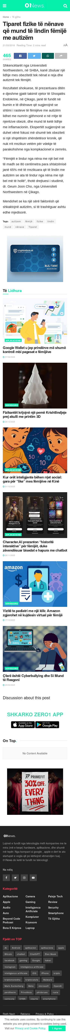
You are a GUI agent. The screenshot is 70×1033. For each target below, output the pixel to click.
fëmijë (28, 221)
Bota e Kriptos (12, 928)
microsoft (44, 985)
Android (16, 947)
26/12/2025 (9, 421)
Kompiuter (32, 917)
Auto (6, 913)
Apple (6, 902)
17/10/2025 (9, 620)
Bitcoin (8, 953)
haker (48, 960)
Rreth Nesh (9, 1014)
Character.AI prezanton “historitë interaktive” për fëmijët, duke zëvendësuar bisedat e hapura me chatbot (35, 546)
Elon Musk (50, 953)
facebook (10, 960)
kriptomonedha (13, 979)
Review (52, 902)
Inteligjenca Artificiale (33, 909)
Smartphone (56, 913)
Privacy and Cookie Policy (30, 1028)
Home (6, 16)
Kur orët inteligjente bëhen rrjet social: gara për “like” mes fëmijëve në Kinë (32, 479)
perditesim (10, 992)
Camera (30, 896)
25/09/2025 (9, 685)
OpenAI (58, 985)
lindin (50, 221)
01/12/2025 (9, 486)
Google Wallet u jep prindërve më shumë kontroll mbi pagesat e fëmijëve (34, 350)
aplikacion (30, 947)
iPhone (45, 973)
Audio (6, 907)
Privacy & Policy (45, 1014)
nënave (19, 226)
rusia (55, 992)
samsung (9, 998)
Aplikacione (13, 340)
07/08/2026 (9, 357)
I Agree (57, 1028)
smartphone (49, 998)
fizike (40, 221)
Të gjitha (16, 16)
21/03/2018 (9, 45)
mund (8, 226)
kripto (57, 973)
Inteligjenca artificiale (32, 966)
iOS (34, 973)
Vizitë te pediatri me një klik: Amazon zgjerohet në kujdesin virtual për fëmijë (33, 613)
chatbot (21, 953)
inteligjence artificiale (16, 973)
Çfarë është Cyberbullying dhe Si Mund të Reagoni (33, 678)
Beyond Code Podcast (11, 920)
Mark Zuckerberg (14, 985)
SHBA (22, 998)
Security (53, 907)
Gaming (30, 902)
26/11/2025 (9, 555)
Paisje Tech (55, 896)
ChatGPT (35, 953)
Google (36, 960)
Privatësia (26, 992)
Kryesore (12, 405)
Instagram (10, 966)
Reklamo (25, 1014)
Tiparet (33, 226)
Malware (47, 979)
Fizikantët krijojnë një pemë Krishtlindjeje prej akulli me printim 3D (34, 414)
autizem (16, 221)
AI (6, 947)
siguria (34, 998)
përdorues (42, 992)
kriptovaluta (32, 979)
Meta (31, 985)
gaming (23, 960)
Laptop (30, 928)
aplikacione (47, 947)
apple (61, 947)
